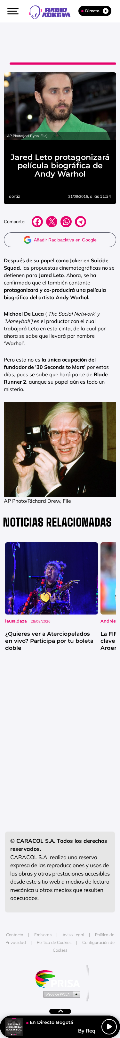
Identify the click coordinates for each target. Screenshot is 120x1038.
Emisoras (43, 934)
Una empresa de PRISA (60, 978)
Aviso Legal (73, 934)
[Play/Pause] (109, 1026)
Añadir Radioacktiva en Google (65, 239)
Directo (92, 10)
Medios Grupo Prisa (60, 994)
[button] (12, 11)
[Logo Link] (52, 11)
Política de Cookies (54, 942)
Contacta (14, 934)
